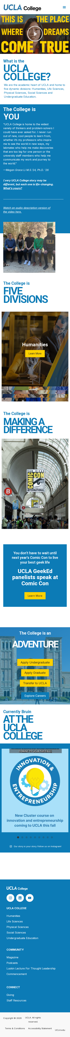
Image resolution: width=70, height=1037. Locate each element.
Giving (10, 995)
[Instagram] (10, 898)
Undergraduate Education (22, 938)
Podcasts (12, 963)
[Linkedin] (20, 898)
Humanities (13, 915)
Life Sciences (15, 921)
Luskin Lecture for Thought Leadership (31, 968)
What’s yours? (12, 188)
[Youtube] (30, 898)
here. (18, 211)
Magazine (12, 957)
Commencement (17, 974)
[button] (64, 7)
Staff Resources (16, 1000)
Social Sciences (16, 932)
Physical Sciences (18, 927)
